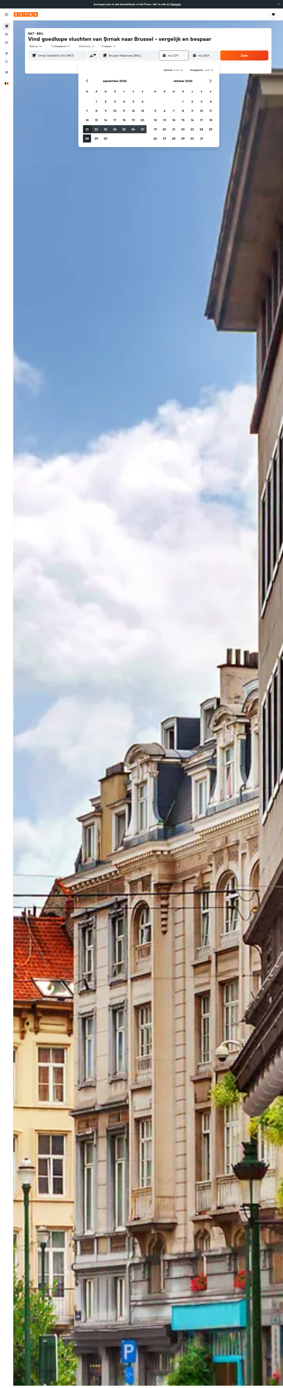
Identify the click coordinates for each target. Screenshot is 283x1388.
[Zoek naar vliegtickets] (7, 26)
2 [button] (105, 101)
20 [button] (142, 120)
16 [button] (105, 120)
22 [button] (96, 129)
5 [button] (133, 101)
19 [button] (133, 120)
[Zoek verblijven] (7, 34)
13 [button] (142, 111)
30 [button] (105, 138)
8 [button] (96, 111)
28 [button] (87, 138)
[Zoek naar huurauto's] (7, 42)
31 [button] (201, 138)
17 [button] (114, 120)
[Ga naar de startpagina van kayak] (26, 14)
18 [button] (124, 120)
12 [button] (133, 111)
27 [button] (142, 129)
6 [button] (142, 101)
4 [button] (124, 101)
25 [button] (124, 129)
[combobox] (36, 46)
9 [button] (105, 111)
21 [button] (87, 129)
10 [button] (114, 111)
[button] (279, 4)
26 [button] (133, 129)
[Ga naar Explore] (7, 53)
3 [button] (115, 101)
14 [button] (87, 120)
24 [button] (114, 129)
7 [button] (87, 111)
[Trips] (7, 72)
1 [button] (96, 101)
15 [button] (96, 120)
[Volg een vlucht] (7, 61)
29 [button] (96, 138)
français (176, 4)
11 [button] (124, 111)
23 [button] (105, 129)
